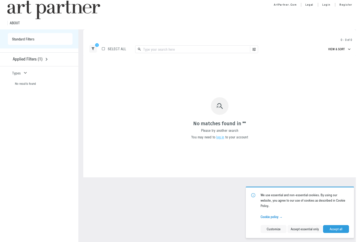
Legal (309, 4)
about (15, 23)
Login (326, 4)
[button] (93, 49)
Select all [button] (117, 49)
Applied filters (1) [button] (27, 58)
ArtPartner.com (285, 4)
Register (345, 4)
